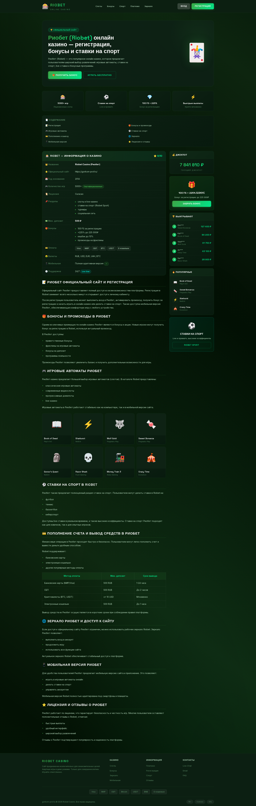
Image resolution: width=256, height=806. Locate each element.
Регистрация (203, 6)
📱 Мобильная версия (56, 141)
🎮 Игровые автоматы (56, 131)
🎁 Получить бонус (64, 75)
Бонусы (110, 6)
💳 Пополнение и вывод (56, 136)
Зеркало (148, 6)
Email (185, 770)
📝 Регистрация (53, 125)
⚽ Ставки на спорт (137, 131)
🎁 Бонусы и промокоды (140, 125)
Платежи (135, 6)
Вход (184, 6)
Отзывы (149, 780)
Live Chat (187, 766)
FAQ (185, 775)
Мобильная (115, 780)
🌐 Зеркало (134, 136)
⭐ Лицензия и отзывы (139, 141)
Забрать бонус (192, 203)
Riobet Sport (191, 345)
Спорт (122, 6)
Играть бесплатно (100, 75)
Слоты (99, 6)
